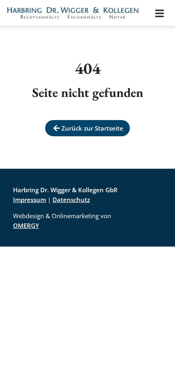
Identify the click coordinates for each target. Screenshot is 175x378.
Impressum (29, 199)
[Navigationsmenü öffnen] (159, 12)
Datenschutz (71, 199)
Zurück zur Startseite (92, 128)
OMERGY (26, 225)
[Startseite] (73, 13)
